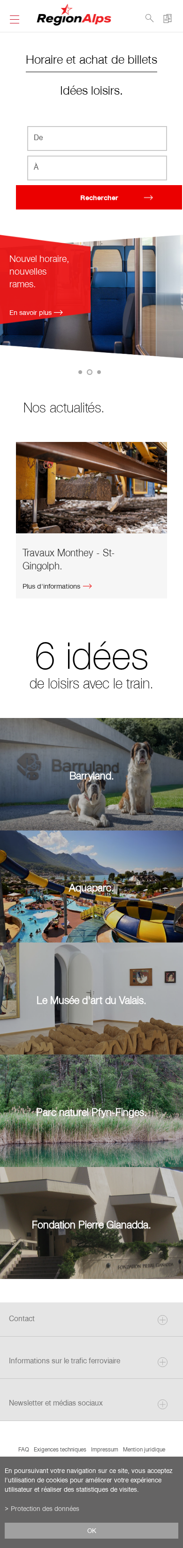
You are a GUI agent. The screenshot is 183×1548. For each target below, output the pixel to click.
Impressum (104, 1449)
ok (91, 1530)
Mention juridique (144, 1449)
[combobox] (97, 138)
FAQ (23, 1449)
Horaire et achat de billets (91, 59)
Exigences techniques (60, 1449)
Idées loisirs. (91, 90)
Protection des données (45, 1508)
